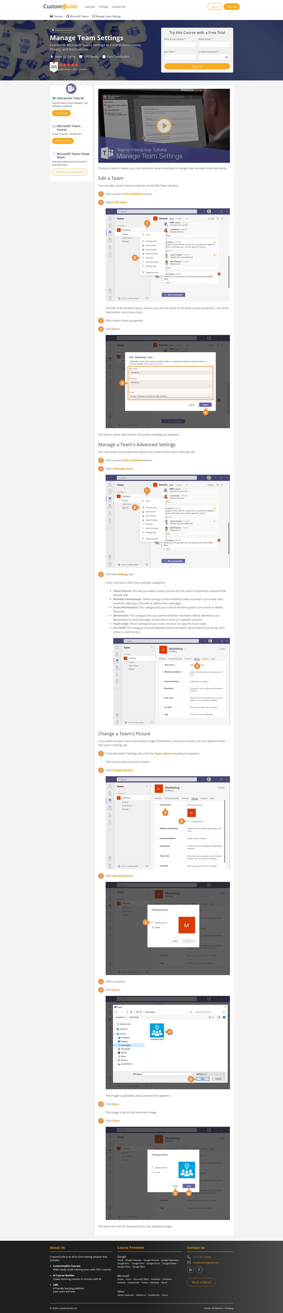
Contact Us (118, 7)
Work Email (205, 39)
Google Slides (123, 1266)
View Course (62, 141)
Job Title (169, 52)
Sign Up (231, 6)
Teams (145, 1282)
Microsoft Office (141, 1279)
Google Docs (123, 1263)
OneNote (166, 1279)
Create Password (208, 52)
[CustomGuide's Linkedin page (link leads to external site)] (190, 1269)
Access (120, 1279)
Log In (214, 6)
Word (164, 1282)
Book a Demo (201, 1282)
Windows (154, 1282)
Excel (128, 1279)
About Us (57, 1247)
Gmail (120, 1260)
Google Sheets (169, 1263)
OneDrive (155, 1279)
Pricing (103, 7)
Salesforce (141, 1295)
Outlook (121, 1282)
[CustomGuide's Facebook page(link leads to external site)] (199, 1269)
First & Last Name (175, 39)
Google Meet (139, 1266)
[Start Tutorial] (164, 126)
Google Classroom (170, 1260)
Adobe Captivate (125, 1295)
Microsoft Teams (79, 16)
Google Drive (138, 1263)
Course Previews (130, 1247)
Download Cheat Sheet (70, 172)
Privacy (229, 1308)
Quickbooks (154, 1295)
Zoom (165, 1295)
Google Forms (153, 1263)
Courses (90, 7)
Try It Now (61, 113)
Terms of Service (213, 1308)
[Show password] (226, 57)
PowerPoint (133, 1282)
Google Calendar (133, 1260)
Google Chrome (151, 1260)
